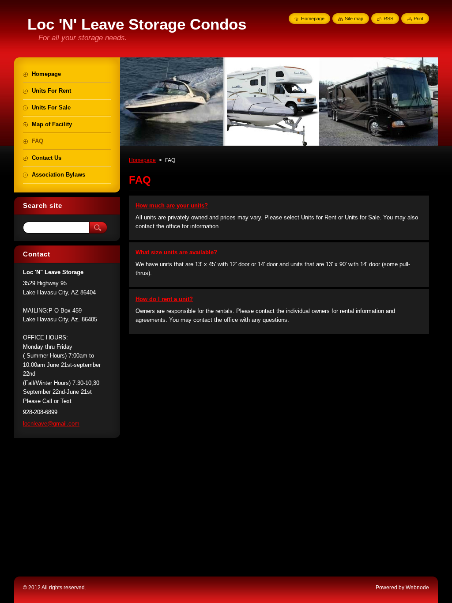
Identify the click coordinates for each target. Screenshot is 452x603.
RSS (388, 18)
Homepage (142, 160)
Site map (354, 18)
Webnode (417, 587)
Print (418, 18)
